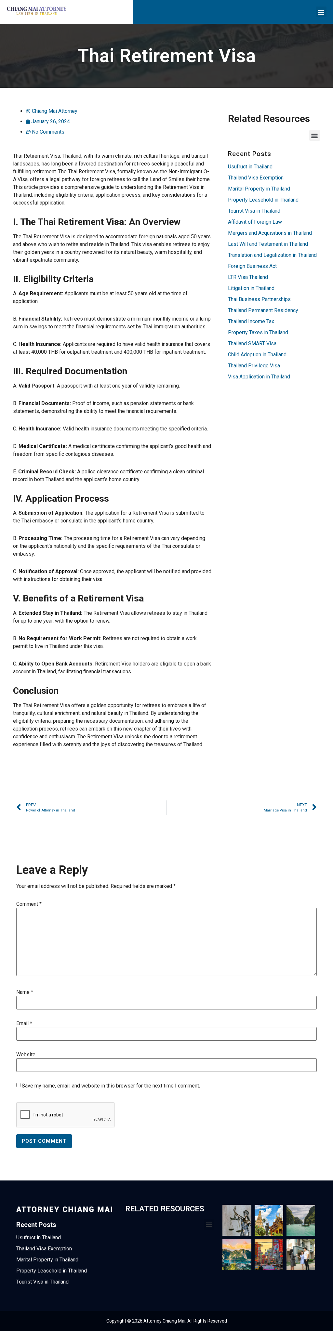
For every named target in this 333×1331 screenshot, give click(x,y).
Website (25, 1054)
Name (24, 992)
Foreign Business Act (252, 266)
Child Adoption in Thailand (257, 354)
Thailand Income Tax (251, 321)
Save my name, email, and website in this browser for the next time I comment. (111, 1085)
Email (24, 1023)
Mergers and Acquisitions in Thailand (270, 233)
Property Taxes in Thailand (258, 332)
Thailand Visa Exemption (256, 178)
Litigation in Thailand (251, 288)
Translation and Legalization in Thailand (272, 255)
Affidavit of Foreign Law (255, 222)
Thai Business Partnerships (259, 299)
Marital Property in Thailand (259, 189)
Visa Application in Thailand (259, 377)
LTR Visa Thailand (248, 277)
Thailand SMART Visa (252, 343)
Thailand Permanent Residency (263, 310)
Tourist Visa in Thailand (254, 211)
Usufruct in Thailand (250, 167)
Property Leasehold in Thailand (263, 200)
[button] (321, 12)
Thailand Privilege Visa (254, 365)
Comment (29, 904)
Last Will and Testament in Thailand (268, 244)
